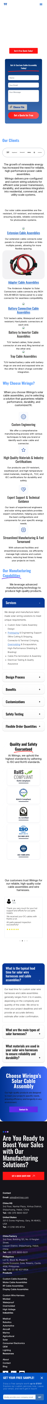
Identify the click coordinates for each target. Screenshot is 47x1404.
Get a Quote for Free (23, 115)
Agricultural (8, 1336)
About (6, 1359)
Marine (6, 1332)
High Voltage (9, 1309)
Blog (5, 1366)
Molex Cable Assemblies (15, 1282)
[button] (41, 4)
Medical (7, 1318)
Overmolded (9, 1306)
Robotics (7, 1322)
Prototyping (13, 632)
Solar (5, 1339)
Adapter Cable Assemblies (23, 282)
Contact (7, 1363)
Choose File (18, 107)
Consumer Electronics (14, 1343)
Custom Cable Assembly (15, 1278)
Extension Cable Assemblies (23, 232)
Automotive (8, 1325)
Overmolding (14, 644)
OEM (5, 1346)
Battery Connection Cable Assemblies (23, 310)
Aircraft (6, 1329)
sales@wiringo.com (19, 1197)
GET (39, 1397)
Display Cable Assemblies (15, 1289)
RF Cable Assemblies (13, 1285)
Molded (6, 1299)
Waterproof (8, 1302)
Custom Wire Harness (14, 1295)
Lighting (7, 1350)
